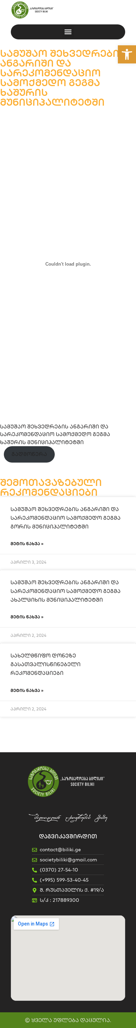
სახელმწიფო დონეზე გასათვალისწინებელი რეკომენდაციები (45, 664)
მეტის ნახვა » (27, 543)
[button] (127, 54)
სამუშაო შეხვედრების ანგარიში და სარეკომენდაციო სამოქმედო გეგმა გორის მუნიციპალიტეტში (65, 518)
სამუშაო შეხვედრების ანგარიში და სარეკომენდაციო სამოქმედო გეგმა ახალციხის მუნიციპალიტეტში (65, 591)
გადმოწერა (29, 454)
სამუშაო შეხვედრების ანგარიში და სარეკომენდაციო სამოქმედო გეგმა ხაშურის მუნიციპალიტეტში (55, 434)
